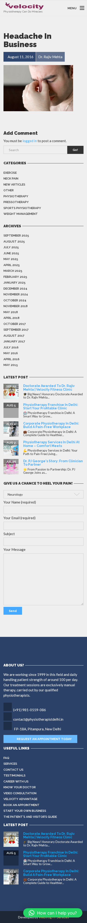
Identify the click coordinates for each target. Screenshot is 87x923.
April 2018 (11, 318)
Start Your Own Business (24, 810)
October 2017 (14, 324)
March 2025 (12, 271)
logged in (30, 141)
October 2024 (14, 300)
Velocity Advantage (20, 799)
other (8, 190)
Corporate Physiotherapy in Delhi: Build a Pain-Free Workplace (51, 425)
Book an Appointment (21, 805)
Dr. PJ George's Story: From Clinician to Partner (53, 462)
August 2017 (13, 335)
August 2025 (14, 241)
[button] (52, 912)
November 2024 (15, 294)
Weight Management (20, 214)
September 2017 (16, 329)
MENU (72, 8)
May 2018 (10, 312)
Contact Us (13, 769)
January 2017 (14, 341)
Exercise (10, 172)
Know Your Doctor (19, 787)
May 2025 (10, 259)
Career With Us (16, 781)
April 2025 (11, 265)
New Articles (14, 184)
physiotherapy (15, 196)
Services (10, 763)
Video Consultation (19, 793)
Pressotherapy (16, 202)
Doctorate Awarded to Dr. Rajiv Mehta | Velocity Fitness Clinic (49, 387)
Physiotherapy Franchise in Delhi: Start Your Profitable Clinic (50, 406)
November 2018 (15, 306)
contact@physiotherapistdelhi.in (38, 719)
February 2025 (15, 277)
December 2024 (15, 288)
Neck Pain (10, 178)
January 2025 (14, 282)
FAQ (6, 758)
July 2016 (11, 347)
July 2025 (11, 247)
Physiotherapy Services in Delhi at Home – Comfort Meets (51, 443)
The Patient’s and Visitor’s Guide (30, 816)
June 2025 (11, 253)
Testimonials (14, 775)
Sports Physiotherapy (22, 208)
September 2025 (16, 235)
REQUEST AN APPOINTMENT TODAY (44, 739)
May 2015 (10, 365)
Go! (75, 150)
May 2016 (10, 353)
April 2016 (11, 359)
